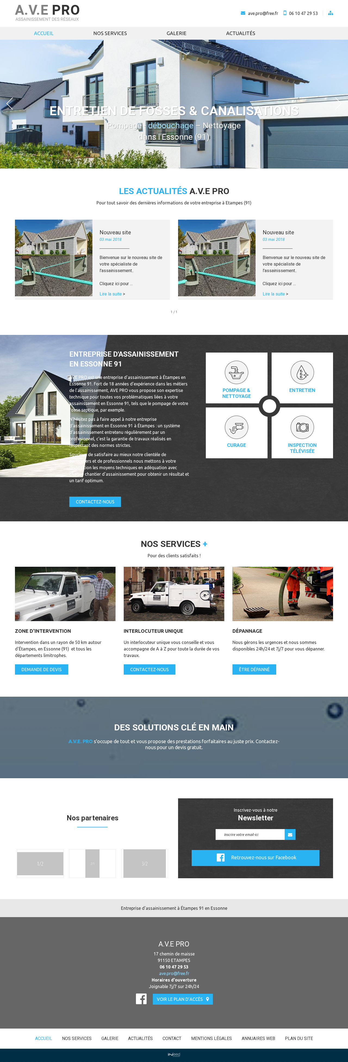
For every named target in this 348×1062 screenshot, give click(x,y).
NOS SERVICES (110, 33)
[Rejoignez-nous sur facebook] (141, 998)
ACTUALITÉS (240, 33)
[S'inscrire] (290, 834)
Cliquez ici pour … (116, 283)
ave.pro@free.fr (263, 13)
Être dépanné (254, 669)
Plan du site (299, 1038)
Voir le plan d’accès (180, 999)
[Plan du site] (328, 13)
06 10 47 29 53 (303, 13)
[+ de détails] (53, 258)
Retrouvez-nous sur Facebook (263, 857)
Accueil (44, 33)
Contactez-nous (95, 501)
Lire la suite (112, 294)
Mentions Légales (211, 1038)
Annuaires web (258, 1038)
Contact (172, 1038)
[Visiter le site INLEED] (174, 1054)
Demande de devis (41, 669)
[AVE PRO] (47, 13)
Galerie (177, 33)
